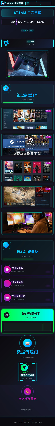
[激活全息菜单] (38, 3)
